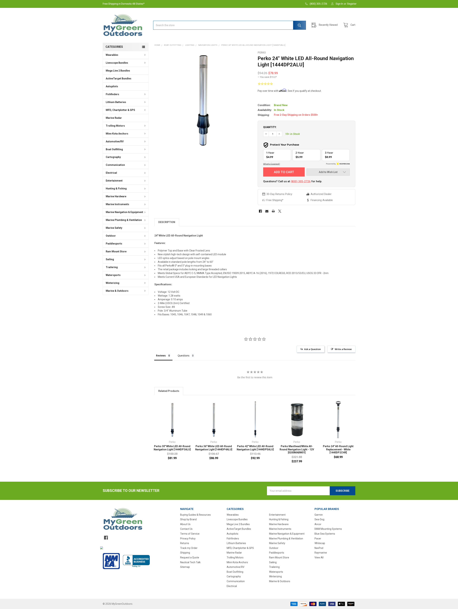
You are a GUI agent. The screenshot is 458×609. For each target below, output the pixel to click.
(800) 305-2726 (301, 181)
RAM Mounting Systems (328, 528)
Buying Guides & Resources (195, 514)
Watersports (113, 275)
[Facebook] (260, 211)
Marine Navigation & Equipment (124, 212)
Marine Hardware (116, 196)
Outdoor (111, 235)
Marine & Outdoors (117, 290)
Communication (115, 164)
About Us (185, 524)
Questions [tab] (183, 355)
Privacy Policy (188, 538)
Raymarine (321, 552)
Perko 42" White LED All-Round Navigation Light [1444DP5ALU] (255, 448)
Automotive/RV (115, 141)
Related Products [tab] (168, 391)
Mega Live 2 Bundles (118, 70)
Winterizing (112, 283)
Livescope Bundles (117, 62)
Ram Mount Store (116, 251)
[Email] (267, 211)
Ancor (318, 524)
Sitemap (185, 567)
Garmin (319, 514)
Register (352, 3)
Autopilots (112, 86)
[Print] (273, 211)
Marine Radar (114, 117)
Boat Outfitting (114, 149)
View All (319, 557)
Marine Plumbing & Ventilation (124, 220)
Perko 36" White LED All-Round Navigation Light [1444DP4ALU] (213, 448)
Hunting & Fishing (116, 188)
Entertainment (114, 180)
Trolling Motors (115, 125)
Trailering (112, 267)
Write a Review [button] (343, 349)
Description (166, 222)
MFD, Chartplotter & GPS (120, 110)
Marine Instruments (117, 204)
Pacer (318, 538)
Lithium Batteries (116, 102)
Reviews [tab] (161, 355)
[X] (279, 211)
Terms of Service (189, 533)
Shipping (185, 552)
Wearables (112, 54)
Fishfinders (112, 94)
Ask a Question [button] (312, 349)
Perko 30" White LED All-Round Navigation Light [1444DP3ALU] (172, 448)
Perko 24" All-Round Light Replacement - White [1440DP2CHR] (338, 449)
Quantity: (270, 127)
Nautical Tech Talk (190, 562)
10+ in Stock (292, 134)
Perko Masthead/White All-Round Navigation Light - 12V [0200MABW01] (297, 449)
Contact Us (186, 528)
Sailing (110, 259)
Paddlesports (114, 243)
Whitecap (320, 543)
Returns (184, 543)
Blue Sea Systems (325, 533)
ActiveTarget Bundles (118, 78)
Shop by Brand (188, 519)
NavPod (319, 548)
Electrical (111, 172)
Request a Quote (189, 557)
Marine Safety (114, 227)
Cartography (113, 157)
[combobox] (229, 25)
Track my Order (189, 548)
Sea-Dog (319, 519)
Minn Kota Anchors (117, 133)
